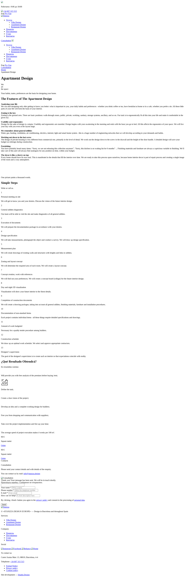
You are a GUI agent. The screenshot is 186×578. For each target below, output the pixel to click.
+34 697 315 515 (10, 11)
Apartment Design (18, 25)
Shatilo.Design (24, 575)
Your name (6, 487)
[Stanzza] (5, 16)
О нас (8, 34)
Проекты (10, 29)
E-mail (4, 493)
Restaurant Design (18, 27)
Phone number (7, 490)
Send (4, 505)
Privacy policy (12, 568)
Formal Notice (12, 566)
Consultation (6, 41)
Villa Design (16, 22)
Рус (6, 13)
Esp (9, 13)
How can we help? (8, 495)
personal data (79, 500)
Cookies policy (12, 570)
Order (3, 445)
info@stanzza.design (32, 474)
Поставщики (11, 31)
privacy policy (42, 500)
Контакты (10, 36)
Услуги (9, 20)
